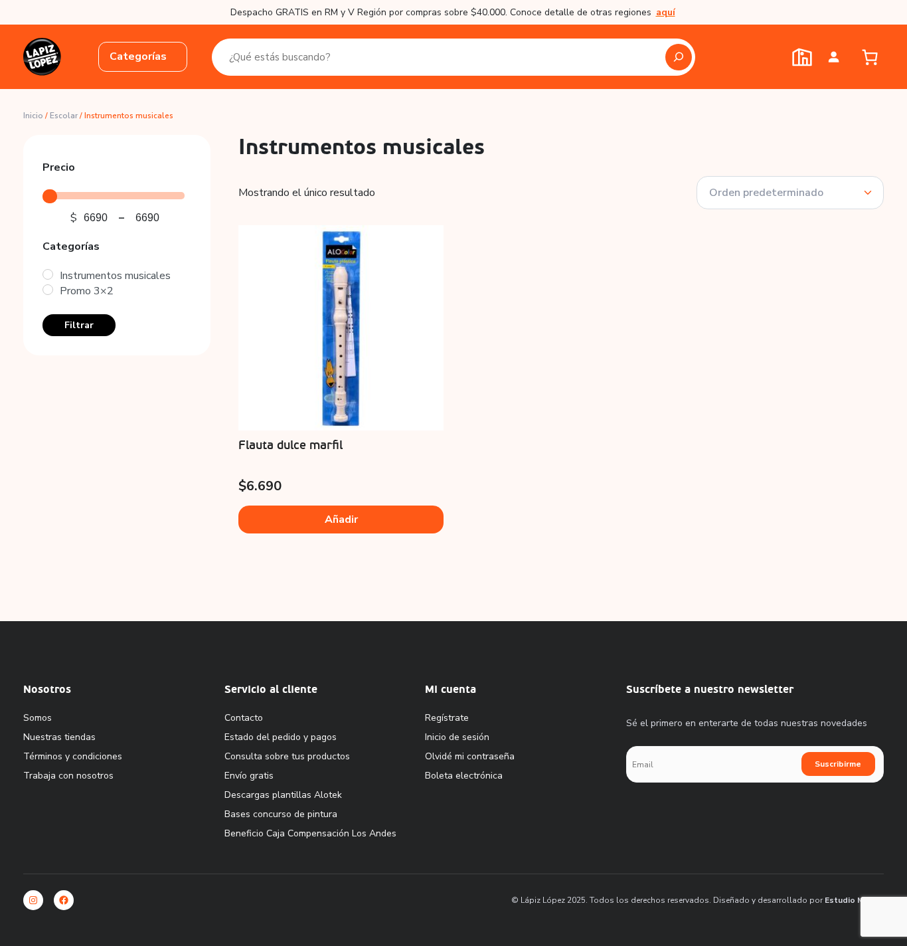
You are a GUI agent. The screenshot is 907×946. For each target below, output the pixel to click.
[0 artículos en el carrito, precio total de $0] (869, 57)
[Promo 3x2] (47, 289)
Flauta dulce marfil (290, 445)
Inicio (33, 115)
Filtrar (79, 324)
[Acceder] (833, 56)
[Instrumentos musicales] (47, 274)
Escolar (64, 115)
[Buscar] (678, 57)
